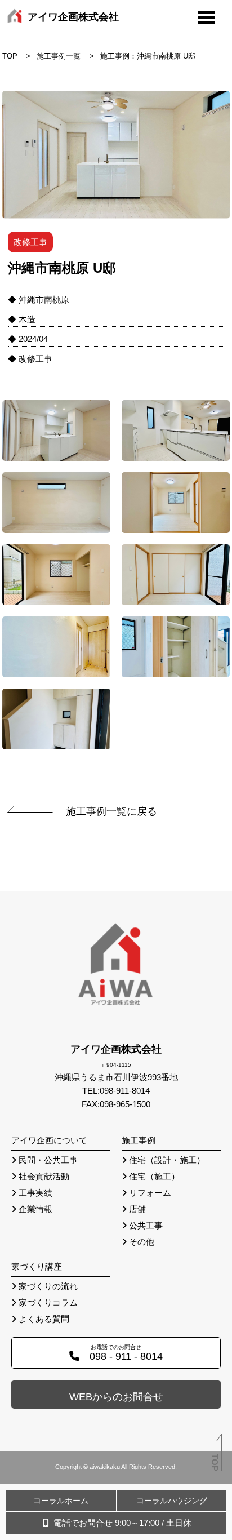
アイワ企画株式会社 (73, 17)
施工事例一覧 (59, 56)
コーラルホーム (60, 1500)
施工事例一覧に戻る (111, 811)
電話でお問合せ (121, 1523)
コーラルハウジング (171, 1500)
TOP (9, 56)
